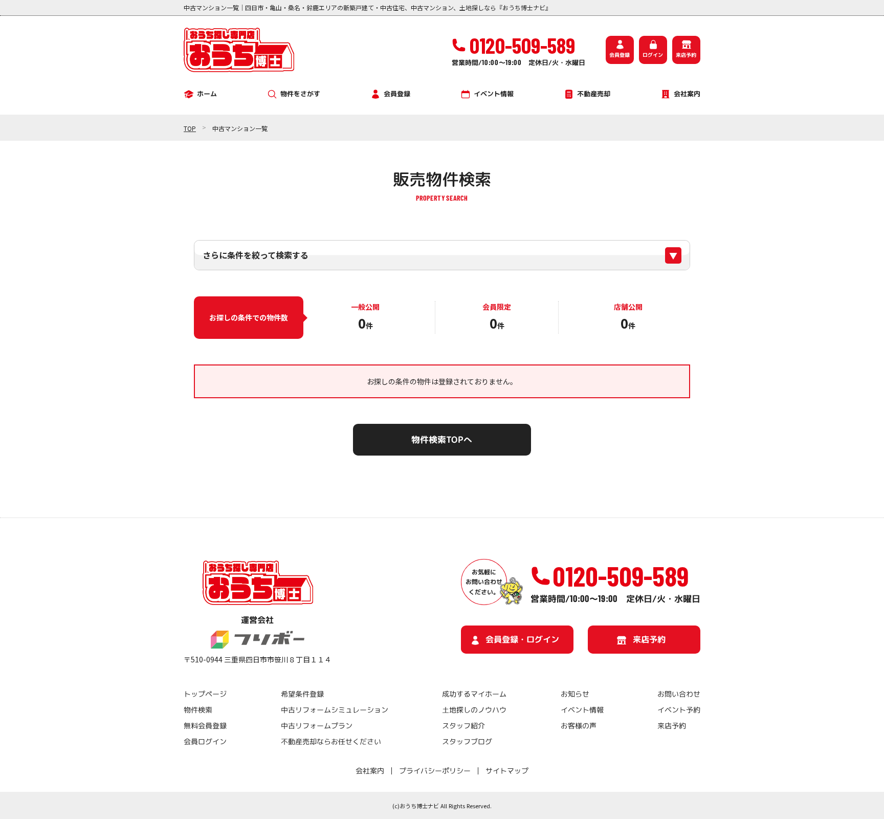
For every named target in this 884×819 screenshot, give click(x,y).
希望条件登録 (301, 694)
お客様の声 (578, 725)
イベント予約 (678, 710)
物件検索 (198, 710)
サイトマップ (506, 770)
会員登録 (619, 54)
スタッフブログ (467, 741)
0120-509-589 (620, 575)
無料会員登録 (205, 725)
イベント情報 (494, 93)
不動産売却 (593, 93)
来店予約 (686, 54)
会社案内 (687, 93)
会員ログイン (205, 741)
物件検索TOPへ (441, 439)
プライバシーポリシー (435, 770)
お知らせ (574, 694)
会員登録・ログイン (522, 638)
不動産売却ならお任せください (330, 741)
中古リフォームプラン (316, 725)
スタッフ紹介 (463, 725)
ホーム (207, 93)
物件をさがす (300, 93)
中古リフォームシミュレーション (334, 710)
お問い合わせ (678, 694)
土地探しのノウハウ (474, 710)
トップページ (205, 694)
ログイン (653, 54)
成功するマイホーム (474, 694)
